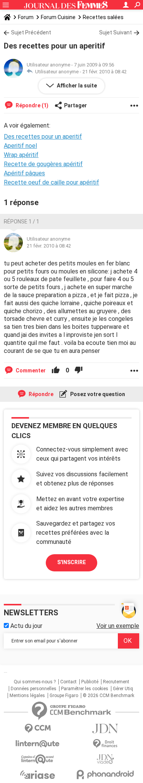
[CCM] (38, 728)
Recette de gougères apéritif (43, 164)
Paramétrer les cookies (84, 688)
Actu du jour (25, 625)
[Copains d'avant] (38, 759)
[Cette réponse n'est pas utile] (79, 370)
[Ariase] (38, 774)
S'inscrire (71, 562)
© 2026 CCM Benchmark (108, 695)
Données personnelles (33, 688)
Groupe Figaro (64, 695)
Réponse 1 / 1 (21, 221)
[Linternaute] (38, 743)
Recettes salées (103, 17)
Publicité (89, 681)
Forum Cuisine (58, 17)
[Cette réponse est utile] (56, 370)
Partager (75, 105)
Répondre (40, 394)
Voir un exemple (117, 625)
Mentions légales (27, 695)
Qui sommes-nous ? (35, 681)
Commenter (30, 370)
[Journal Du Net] (106, 728)
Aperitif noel (20, 145)
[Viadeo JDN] (106, 759)
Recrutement (116, 681)
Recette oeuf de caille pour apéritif (51, 182)
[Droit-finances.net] (106, 744)
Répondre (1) (31, 105)
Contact (68, 681)
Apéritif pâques (24, 173)
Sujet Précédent (31, 32)
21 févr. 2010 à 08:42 (104, 71)
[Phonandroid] (106, 774)
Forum (26, 17)
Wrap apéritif (21, 155)
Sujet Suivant (115, 32)
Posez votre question (97, 394)
